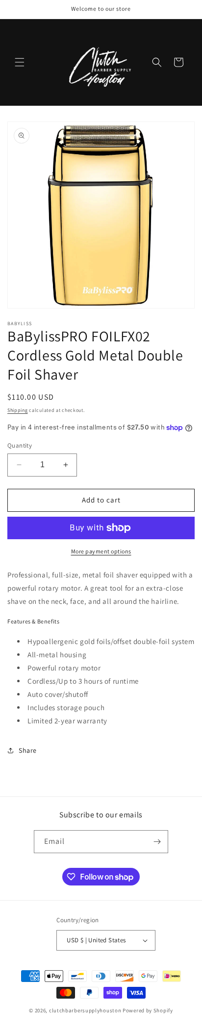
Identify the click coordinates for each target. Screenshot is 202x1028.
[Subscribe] (157, 841)
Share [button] (28, 750)
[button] (19, 62)
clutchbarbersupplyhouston (85, 1010)
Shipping (17, 410)
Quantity (19, 445)
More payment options (101, 551)
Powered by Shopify (148, 1010)
